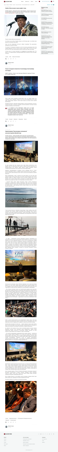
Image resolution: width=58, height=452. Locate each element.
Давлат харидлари (26, 445)
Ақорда (7, 4)
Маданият (15, 119)
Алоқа (43, 440)
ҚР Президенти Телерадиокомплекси (25, 418)
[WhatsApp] (8, 59)
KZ (42, 1)
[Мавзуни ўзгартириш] (40, 1)
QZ (44, 1)
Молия (25, 119)
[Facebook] (13, 59)
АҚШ (10, 56)
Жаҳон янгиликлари (16, 56)
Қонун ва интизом (18, 4)
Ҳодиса (14, 4)
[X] (15, 59)
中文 (48, 1)
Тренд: (5, 4)
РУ (45, 1)
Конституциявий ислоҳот (26, 4)
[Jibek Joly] (49, 4)
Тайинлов (10, 4)
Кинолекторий (13, 420)
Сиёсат (5, 440)
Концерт (10, 119)
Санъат (7, 56)
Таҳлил (36, 1)
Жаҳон (5, 445)
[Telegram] (10, 59)
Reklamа (43, 442)
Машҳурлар (21, 119)
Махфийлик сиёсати (26, 440)
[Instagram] (6, 59)
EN (46, 1)
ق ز (50, 1)
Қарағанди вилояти (12, 418)
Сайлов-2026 (32, 4)
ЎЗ (51, 1)
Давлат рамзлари (25, 442)
